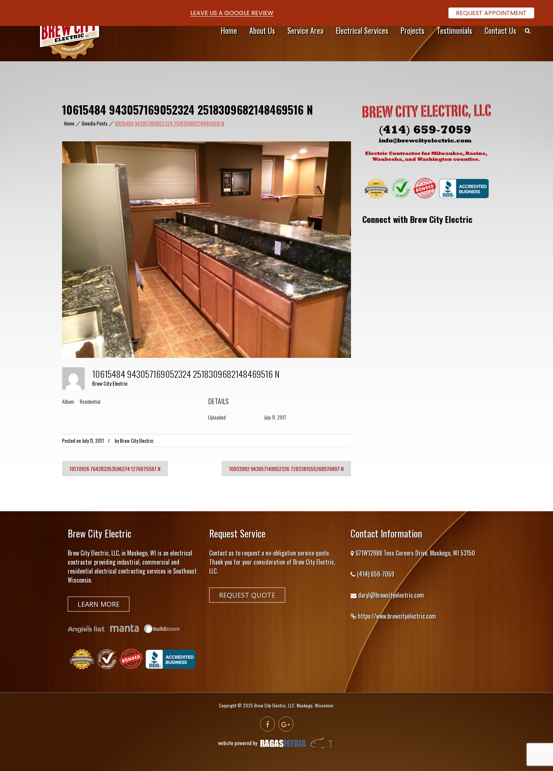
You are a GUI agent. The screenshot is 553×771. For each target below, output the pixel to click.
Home (229, 30)
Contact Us (500, 30)
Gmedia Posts (95, 123)
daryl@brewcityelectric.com (391, 595)
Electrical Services (362, 30)
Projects (412, 30)
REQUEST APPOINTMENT (491, 13)
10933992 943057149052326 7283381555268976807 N (286, 469)
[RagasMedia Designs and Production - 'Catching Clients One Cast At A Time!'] (276, 749)
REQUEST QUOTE (247, 595)
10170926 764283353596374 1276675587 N (115, 469)
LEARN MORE (98, 604)
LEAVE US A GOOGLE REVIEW (231, 13)
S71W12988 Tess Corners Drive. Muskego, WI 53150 (415, 552)
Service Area (305, 30)
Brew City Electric (110, 383)
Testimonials (454, 30)
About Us (262, 30)
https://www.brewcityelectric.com (397, 616)
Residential (90, 401)
